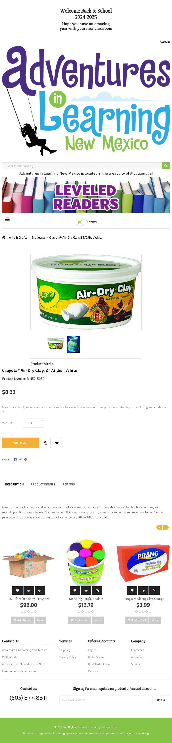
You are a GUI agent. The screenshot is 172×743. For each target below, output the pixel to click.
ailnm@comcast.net (26, 671)
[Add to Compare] (45, 443)
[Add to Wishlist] (57, 443)
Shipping (64, 650)
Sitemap (136, 664)
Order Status (96, 657)
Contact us (137, 650)
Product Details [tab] (43, 484)
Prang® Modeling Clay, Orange (143, 599)
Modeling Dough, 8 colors (86, 599)
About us (136, 657)
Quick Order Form (99, 664)
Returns (93, 671)
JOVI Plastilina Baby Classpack (29, 599)
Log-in (92, 650)
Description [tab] (14, 484)
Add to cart (21, 442)
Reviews (69, 484)
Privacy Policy (68, 657)
